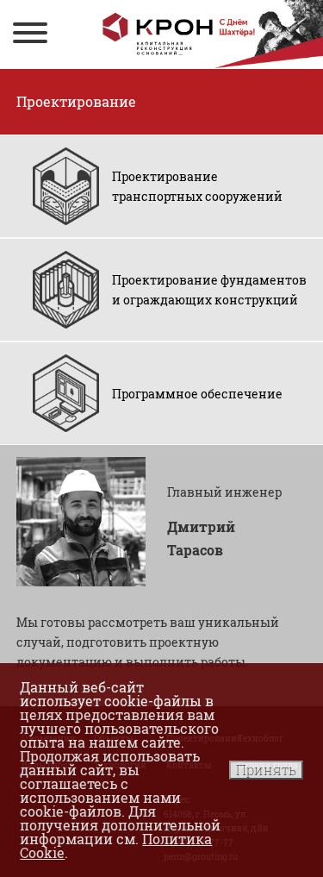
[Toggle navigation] (30, 34)
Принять (266, 770)
